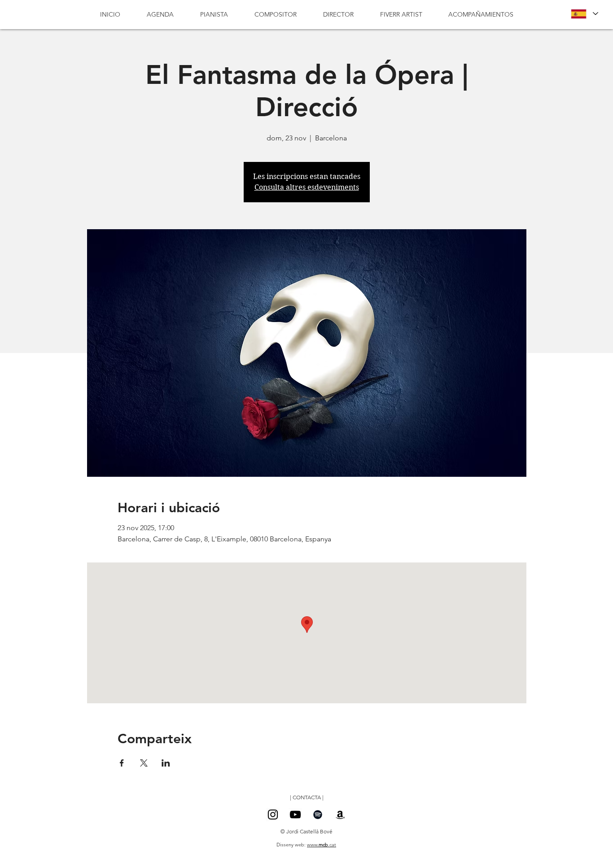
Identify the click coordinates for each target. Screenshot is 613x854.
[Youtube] (295, 814)
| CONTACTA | (307, 797)
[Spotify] (317, 814)
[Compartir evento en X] (144, 763)
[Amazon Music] (340, 814)
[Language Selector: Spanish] (584, 13)
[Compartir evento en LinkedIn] (166, 763)
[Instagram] (273, 814)
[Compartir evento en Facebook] (122, 763)
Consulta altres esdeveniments (306, 187)
